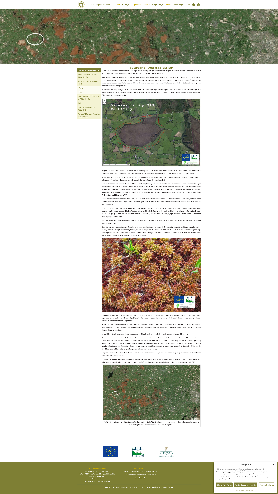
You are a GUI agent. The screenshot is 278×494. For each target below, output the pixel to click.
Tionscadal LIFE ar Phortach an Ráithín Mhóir (88, 97)
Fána (80, 92)
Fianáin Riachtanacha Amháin (245, 485)
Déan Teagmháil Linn (182, 5)
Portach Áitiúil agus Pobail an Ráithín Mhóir (89, 115)
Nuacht (168, 5)
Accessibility (134, 487)
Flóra (81, 88)
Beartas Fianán (240, 490)
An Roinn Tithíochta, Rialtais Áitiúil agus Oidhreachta (140, 471)
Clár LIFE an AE (140, 478)
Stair (79, 103)
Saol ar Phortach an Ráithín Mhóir (88, 82)
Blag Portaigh (157, 5)
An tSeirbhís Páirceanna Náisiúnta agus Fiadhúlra (140, 475)
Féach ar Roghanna (267, 485)
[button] (274, 465)
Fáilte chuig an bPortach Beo (101, 5)
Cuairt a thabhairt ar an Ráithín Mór (86, 108)
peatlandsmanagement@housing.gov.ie (97, 481)
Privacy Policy (250, 490)
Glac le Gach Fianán (224, 485)
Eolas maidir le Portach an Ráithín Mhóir (87, 75)
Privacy (142, 487)
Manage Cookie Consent (164, 487)
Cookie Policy (150, 487)
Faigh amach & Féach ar (141, 5)
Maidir (117, 5)
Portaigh (125, 5)
